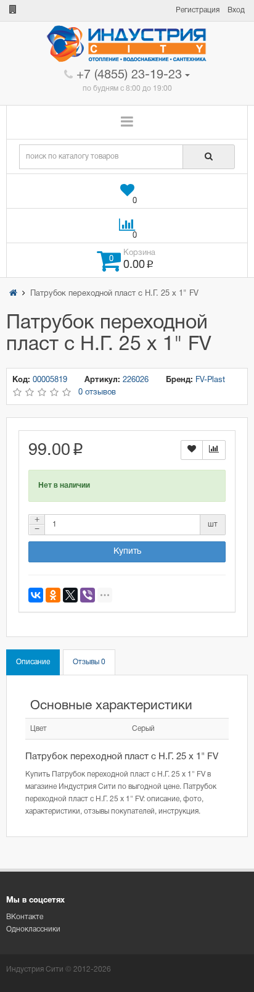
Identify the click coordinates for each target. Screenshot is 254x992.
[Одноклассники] (53, 595)
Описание (33, 662)
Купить (127, 552)
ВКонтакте (24, 917)
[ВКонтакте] (35, 595)
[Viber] (87, 595)
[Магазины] (13, 10)
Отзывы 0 (89, 662)
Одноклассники (33, 929)
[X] (70, 595)
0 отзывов (97, 392)
